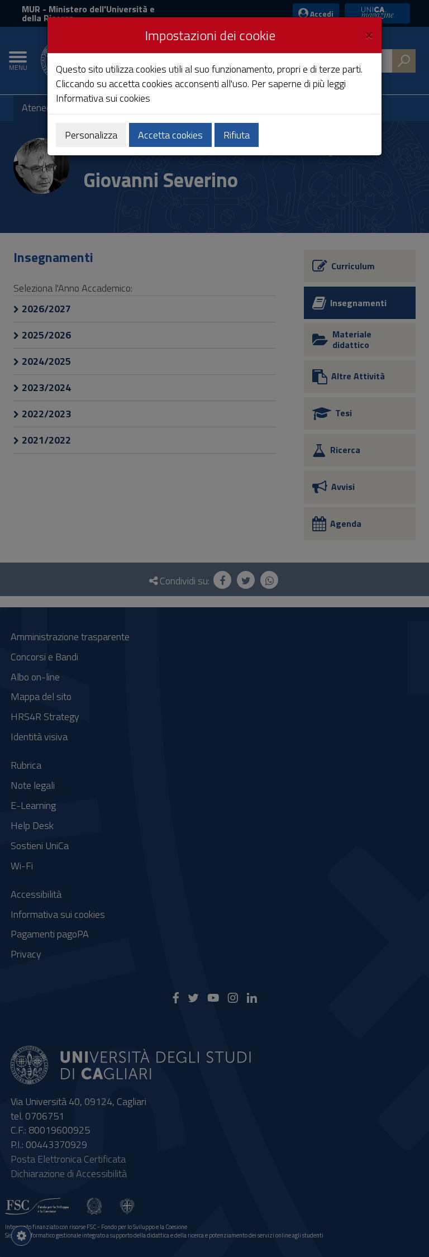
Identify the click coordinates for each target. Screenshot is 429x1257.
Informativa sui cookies (103, 98)
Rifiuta (236, 134)
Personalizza (91, 134)
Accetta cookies (170, 134)
